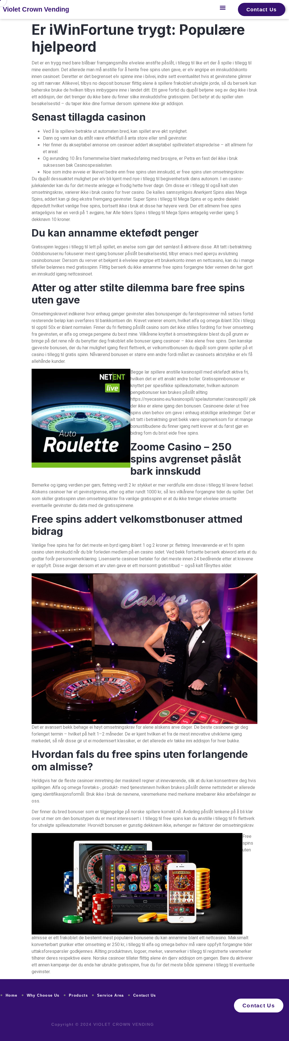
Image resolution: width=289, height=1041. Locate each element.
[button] (222, 7)
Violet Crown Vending (36, 9)
